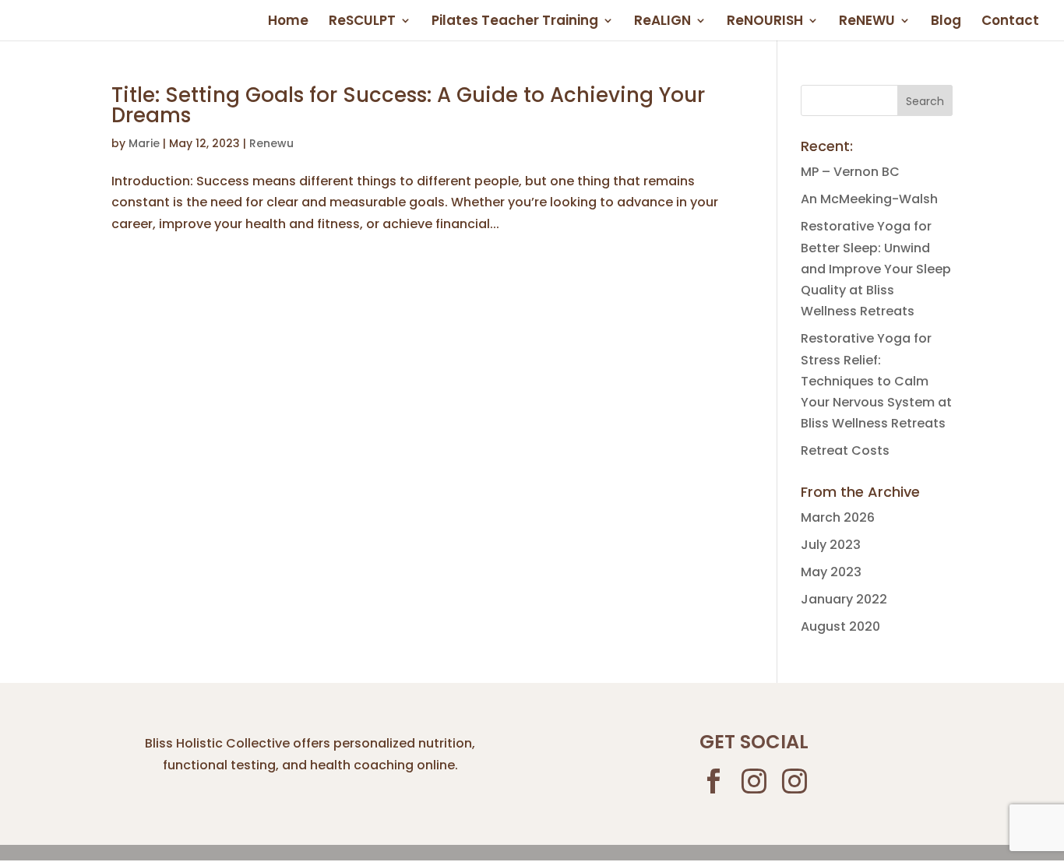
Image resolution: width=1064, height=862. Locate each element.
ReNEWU (867, 22)
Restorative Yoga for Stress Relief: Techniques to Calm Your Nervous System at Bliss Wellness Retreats (876, 380)
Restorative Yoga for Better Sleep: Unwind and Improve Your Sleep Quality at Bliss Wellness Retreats (876, 268)
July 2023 (831, 545)
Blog (946, 22)
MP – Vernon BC (850, 172)
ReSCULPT (362, 22)
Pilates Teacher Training (515, 22)
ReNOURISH (765, 22)
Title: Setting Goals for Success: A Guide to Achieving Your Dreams (408, 105)
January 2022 (844, 599)
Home (288, 22)
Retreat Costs (845, 450)
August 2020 (840, 626)
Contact (1010, 22)
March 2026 (838, 517)
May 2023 (831, 572)
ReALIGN (662, 22)
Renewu (271, 143)
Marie (144, 143)
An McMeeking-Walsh (869, 199)
